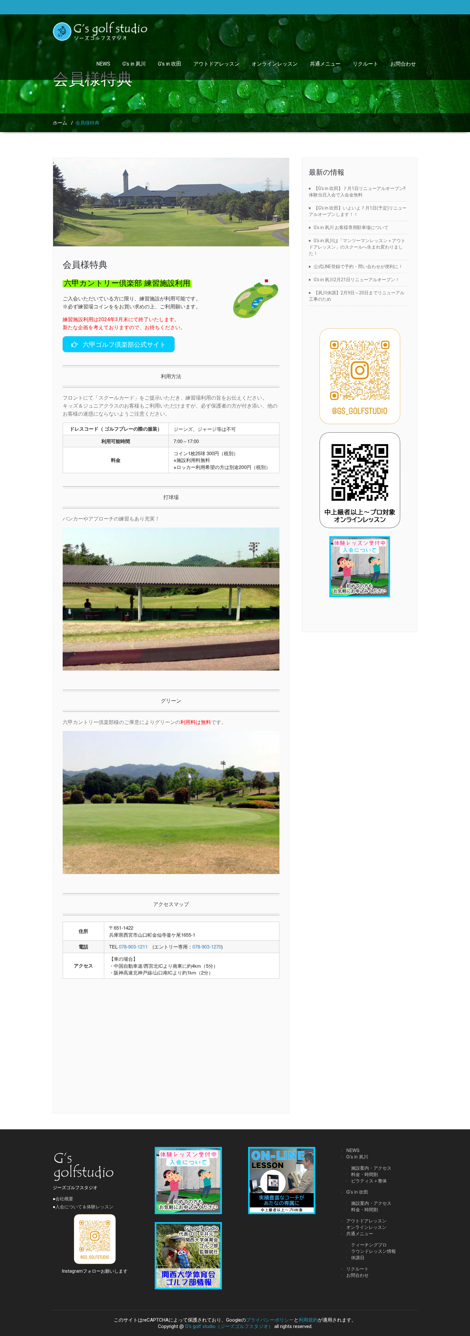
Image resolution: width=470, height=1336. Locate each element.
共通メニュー (325, 64)
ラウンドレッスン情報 (373, 1251)
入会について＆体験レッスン (84, 1206)
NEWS (103, 64)
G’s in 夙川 (134, 64)
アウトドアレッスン (216, 64)
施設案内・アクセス (371, 1168)
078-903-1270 (206, 946)
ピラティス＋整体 (369, 1180)
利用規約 (308, 1320)
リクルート (365, 64)
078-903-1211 (133, 946)
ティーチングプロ (369, 1244)
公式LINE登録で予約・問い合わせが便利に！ (358, 266)
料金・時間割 (364, 1174)
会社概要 (64, 1198)
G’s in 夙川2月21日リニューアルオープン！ (357, 279)
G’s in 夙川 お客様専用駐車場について (351, 227)
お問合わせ (403, 64)
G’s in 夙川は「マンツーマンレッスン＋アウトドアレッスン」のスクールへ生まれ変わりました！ (357, 247)
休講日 (357, 1257)
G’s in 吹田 (169, 64)
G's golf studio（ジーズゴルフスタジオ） (229, 1326)
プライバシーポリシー (270, 1320)
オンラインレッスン (275, 64)
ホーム (60, 123)
